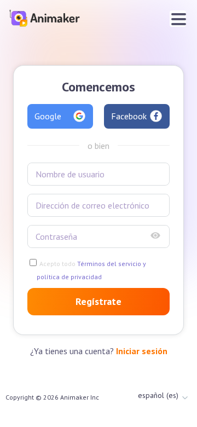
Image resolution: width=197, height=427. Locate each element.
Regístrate (98, 301)
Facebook (129, 116)
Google (47, 116)
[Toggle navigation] (178, 18)
